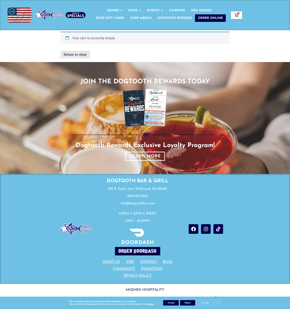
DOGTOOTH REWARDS (175, 18)
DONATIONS (151, 269)
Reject (188, 302)
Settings (205, 302)
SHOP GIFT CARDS (110, 18)
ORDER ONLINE (210, 18)
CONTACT (148, 262)
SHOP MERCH (140, 18)
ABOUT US (111, 262)
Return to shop (75, 54)
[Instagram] (206, 229)
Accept (171, 302)
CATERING (177, 10)
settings (149, 304)
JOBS (130, 262)
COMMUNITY (124, 269)
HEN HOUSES (201, 10)
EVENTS (153, 10)
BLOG (167, 262)
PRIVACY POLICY (138, 275)
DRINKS (113, 10)
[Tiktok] (218, 229)
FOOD (133, 10)
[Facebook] (193, 229)
